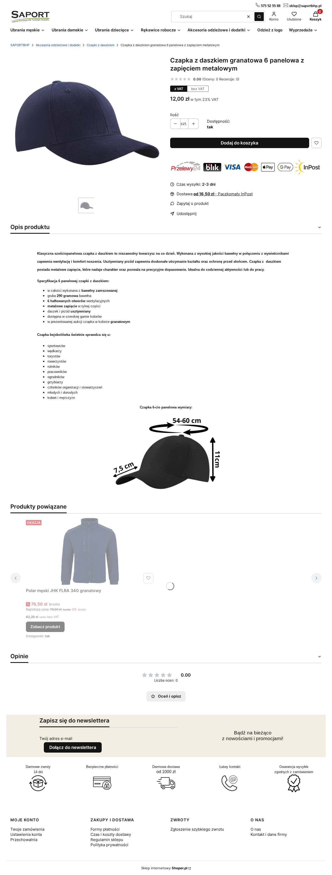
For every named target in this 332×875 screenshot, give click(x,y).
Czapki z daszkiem (100, 45)
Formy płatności (105, 829)
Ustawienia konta (26, 834)
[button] (259, 16)
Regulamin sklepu (107, 839)
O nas (256, 829)
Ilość (174, 114)
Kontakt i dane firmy (269, 834)
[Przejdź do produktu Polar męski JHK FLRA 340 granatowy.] (91, 551)
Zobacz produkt (45, 626)
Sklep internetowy (164, 868)
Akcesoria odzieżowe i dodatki (58, 45)
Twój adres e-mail (55, 738)
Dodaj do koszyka (239, 142)
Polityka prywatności (109, 844)
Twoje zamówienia (27, 829)
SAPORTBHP (20, 45)
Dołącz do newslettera (72, 747)
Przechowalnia (23, 839)
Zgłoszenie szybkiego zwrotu (197, 829)
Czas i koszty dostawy (111, 834)
